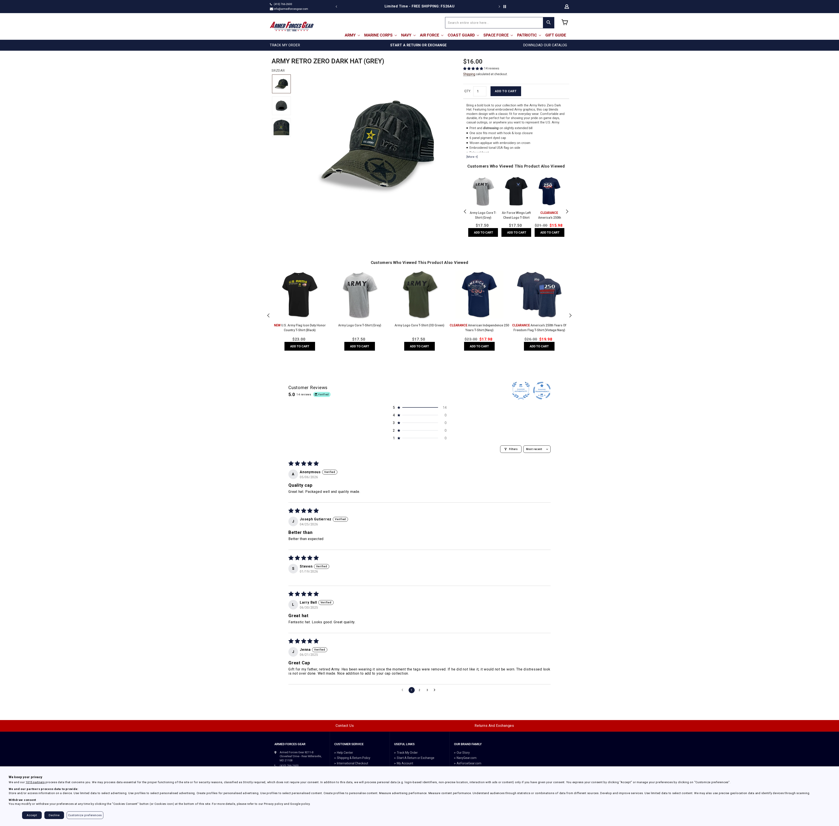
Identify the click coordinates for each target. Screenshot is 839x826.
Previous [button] (465, 211)
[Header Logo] (292, 26)
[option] (419, 6)
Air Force (430, 35)
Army (351, 35)
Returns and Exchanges (494, 726)
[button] (473, 68)
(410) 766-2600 (283, 4)
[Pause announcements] (505, 6)
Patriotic (527, 35)
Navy (406, 35)
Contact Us (345, 726)
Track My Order (407, 752)
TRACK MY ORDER (285, 45)
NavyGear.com (467, 758)
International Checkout (352, 763)
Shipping (469, 74)
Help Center (345, 752)
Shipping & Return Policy (353, 758)
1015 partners (35, 782)
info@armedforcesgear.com (291, 8)
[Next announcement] (499, 6)
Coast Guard (462, 35)
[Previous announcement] (336, 6)
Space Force (496, 35)
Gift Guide (555, 35)
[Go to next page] (435, 690)
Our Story (463, 752)
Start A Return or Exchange (415, 758)
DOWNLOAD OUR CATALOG (545, 45)
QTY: (467, 91)
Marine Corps (378, 35)
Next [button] (567, 211)
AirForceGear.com (469, 763)
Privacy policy (273, 803)
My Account (405, 763)
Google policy (300, 803)
